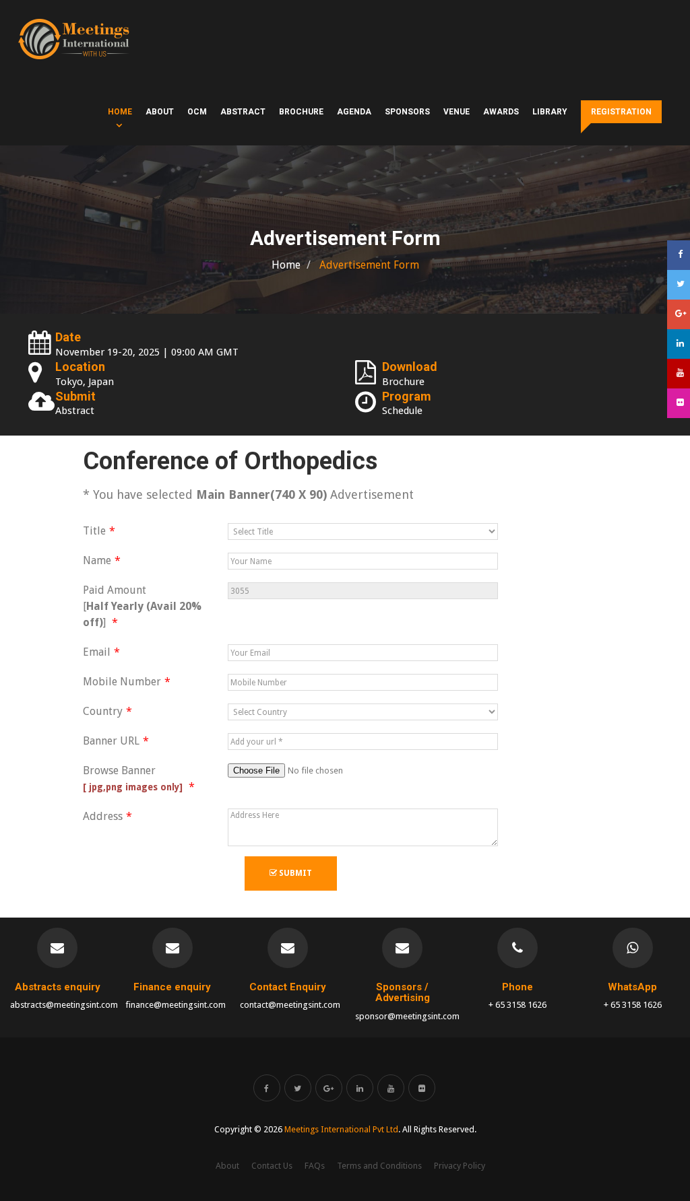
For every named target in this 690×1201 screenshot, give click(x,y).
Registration (621, 111)
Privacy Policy (459, 1166)
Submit (294, 873)
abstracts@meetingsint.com (64, 1005)
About (160, 111)
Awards (501, 111)
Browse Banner (134, 778)
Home (120, 111)
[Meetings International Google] (678, 314)
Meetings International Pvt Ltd (341, 1129)
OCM (197, 111)
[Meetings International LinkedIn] (359, 1087)
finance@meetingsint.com (175, 1005)
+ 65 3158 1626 (517, 1005)
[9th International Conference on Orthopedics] (73, 39)
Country (103, 711)
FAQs (315, 1166)
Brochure (301, 111)
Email (97, 652)
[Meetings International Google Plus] (328, 1087)
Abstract (242, 111)
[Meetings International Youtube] (390, 1087)
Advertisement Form (368, 265)
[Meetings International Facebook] (266, 1087)
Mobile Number (122, 681)
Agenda (354, 111)
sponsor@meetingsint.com (407, 1016)
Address (103, 816)
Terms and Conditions (379, 1166)
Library (549, 111)
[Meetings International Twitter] (297, 1087)
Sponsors (407, 111)
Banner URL (111, 740)
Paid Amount (142, 606)
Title (94, 530)
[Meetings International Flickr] (421, 1087)
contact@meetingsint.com (290, 1005)
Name (97, 560)
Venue (456, 111)
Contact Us (271, 1166)
